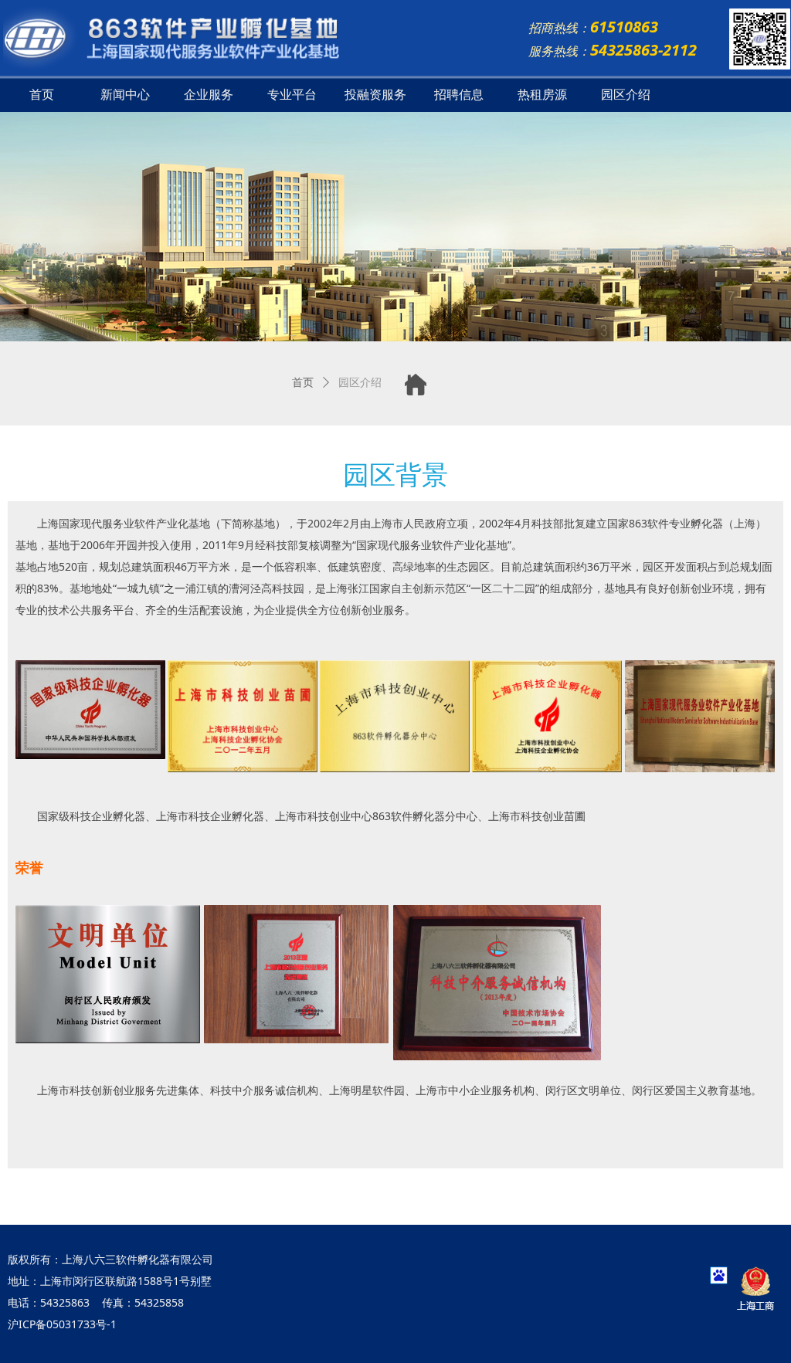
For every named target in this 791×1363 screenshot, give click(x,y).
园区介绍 (625, 94)
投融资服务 (375, 94)
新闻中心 (125, 94)
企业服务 (208, 94)
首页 (41, 94)
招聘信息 (459, 94)
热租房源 (542, 94)
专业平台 (292, 94)
